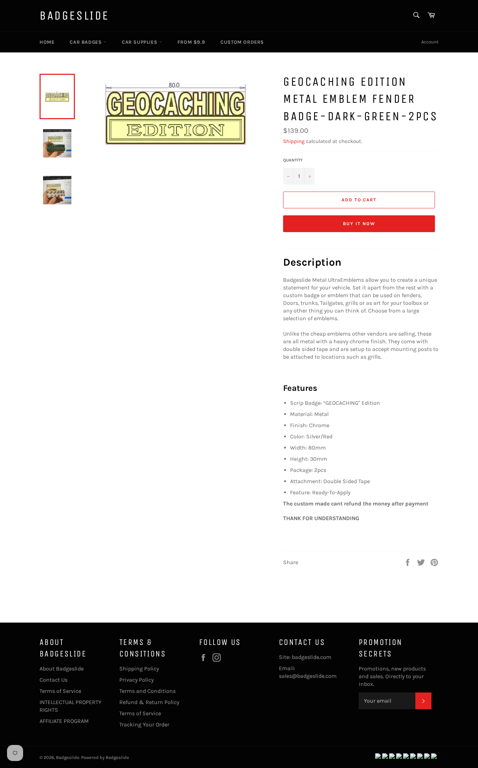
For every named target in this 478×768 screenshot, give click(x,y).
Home (47, 42)
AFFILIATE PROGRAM (64, 721)
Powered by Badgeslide (105, 757)
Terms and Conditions (147, 691)
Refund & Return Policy (149, 702)
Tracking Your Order (144, 724)
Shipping (293, 141)
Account (429, 41)
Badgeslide (74, 15)
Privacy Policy (136, 679)
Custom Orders (242, 42)
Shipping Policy (139, 668)
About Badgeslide (62, 668)
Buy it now (359, 223)
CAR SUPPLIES (140, 42)
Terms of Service (60, 691)
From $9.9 (191, 42)
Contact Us (54, 679)
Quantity (293, 160)
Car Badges (86, 42)
